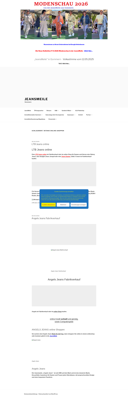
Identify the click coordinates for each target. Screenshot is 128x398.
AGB (56, 110)
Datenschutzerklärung (30, 394)
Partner (88, 115)
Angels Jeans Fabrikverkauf (46, 218)
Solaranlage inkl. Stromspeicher (55, 115)
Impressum (70, 115)
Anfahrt (80, 115)
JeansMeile (36, 99)
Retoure (49, 110)
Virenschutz (51, 119)
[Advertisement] (64, 80)
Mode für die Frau (58, 334)
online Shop (58, 311)
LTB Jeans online (40, 144)
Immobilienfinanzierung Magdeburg (34, 119)
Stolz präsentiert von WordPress (48, 394)
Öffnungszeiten (38, 110)
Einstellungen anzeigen (78, 204)
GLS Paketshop (79, 110)
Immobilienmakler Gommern (32, 115)
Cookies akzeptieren (48, 204)
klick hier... (66, 63)
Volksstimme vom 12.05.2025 (78, 59)
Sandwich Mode (66, 110)
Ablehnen (63, 204)
